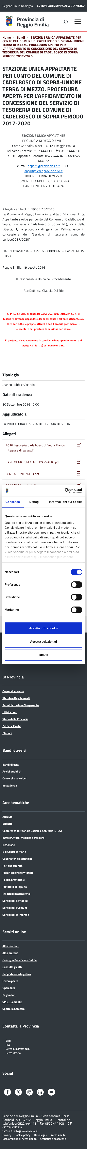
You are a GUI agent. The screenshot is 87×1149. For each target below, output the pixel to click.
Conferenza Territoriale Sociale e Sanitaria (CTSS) (32, 831)
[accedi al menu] (77, 21)
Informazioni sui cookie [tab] (65, 501)
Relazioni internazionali (16, 893)
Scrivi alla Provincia (18, 1048)
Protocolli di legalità (14, 886)
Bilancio (7, 823)
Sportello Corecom (13, 1009)
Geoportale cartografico (16, 974)
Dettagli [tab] (34, 501)
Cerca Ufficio (13, 1053)
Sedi (8, 1040)
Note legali (40, 1135)
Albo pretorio (10, 953)
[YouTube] (51, 1092)
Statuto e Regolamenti (16, 698)
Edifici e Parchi (11, 726)
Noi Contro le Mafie (14, 852)
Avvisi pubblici (11, 771)
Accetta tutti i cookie (43, 628)
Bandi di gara (10, 764)
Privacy (6, 1135)
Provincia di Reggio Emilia (33, 22)
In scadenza (9, 785)
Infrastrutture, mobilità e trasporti (23, 837)
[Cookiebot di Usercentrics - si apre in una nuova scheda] (64, 490)
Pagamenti (9, 995)
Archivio (7, 817)
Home (6, 37)
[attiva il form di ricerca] (65, 21)
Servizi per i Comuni (14, 907)
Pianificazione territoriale (17, 872)
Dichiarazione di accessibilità (19, 1139)
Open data (8, 988)
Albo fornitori (10, 946)
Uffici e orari (9, 712)
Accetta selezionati (43, 641)
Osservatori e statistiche (17, 858)
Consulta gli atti (12, 967)
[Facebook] (7, 1092)
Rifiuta (43, 654)
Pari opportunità (12, 866)
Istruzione (8, 845)
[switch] (76, 584)
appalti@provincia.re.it (44, 165)
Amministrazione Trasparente (20, 705)
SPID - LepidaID (12, 1002)
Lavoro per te (10, 981)
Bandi (21, 37)
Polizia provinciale (13, 880)
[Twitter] (18, 1092)
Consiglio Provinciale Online (19, 960)
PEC (8, 1044)
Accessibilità (58, 1135)
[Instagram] (29, 1092)
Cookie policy (22, 1135)
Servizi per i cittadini (15, 900)
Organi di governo (13, 691)
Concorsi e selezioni (14, 778)
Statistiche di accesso (52, 1139)
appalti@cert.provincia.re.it (43, 170)
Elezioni (7, 733)
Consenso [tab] (12, 501)
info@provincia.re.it (26, 1131)
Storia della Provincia (15, 719)
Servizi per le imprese (15, 914)
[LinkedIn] (40, 1092)
